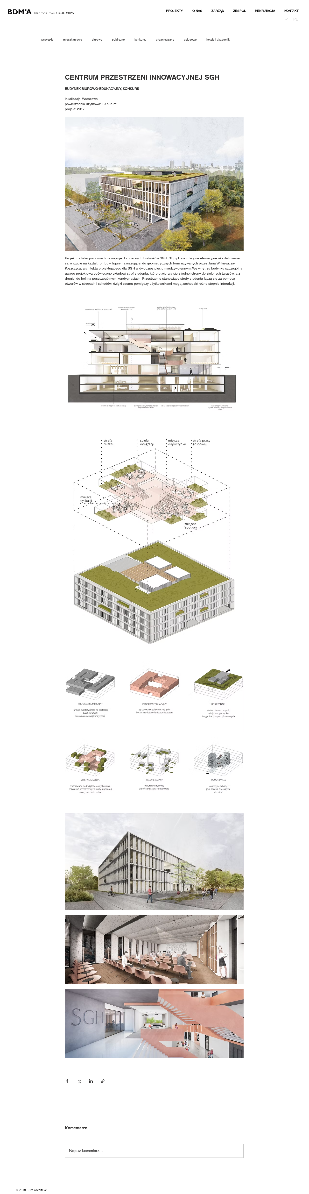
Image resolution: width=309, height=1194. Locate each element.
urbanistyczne (165, 39)
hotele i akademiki (218, 39)
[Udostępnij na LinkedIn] (91, 1081)
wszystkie (47, 39)
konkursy (140, 39)
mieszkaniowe (72, 39)
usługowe (190, 39)
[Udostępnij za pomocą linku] (102, 1081)
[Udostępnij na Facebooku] (67, 1081)
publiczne (118, 39)
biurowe (97, 39)
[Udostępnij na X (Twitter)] (79, 1081)
